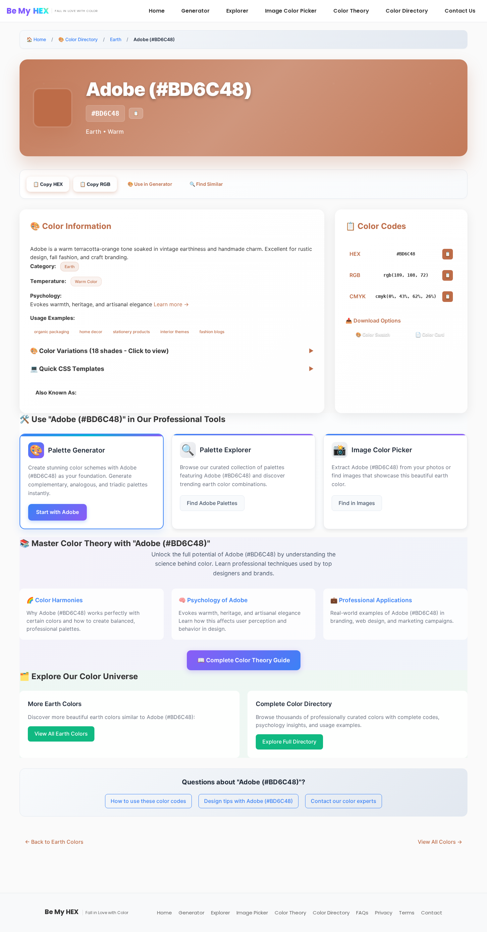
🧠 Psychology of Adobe (213, 600)
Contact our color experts (343, 801)
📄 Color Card (429, 334)
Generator (195, 11)
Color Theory (351, 11)
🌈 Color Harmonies (55, 600)
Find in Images (357, 503)
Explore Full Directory (289, 741)
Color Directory (407, 11)
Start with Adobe (57, 512)
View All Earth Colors (61, 733)
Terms (406, 912)
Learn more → (171, 304)
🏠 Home (36, 39)
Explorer (237, 11)
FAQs (362, 912)
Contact (431, 912)
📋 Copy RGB (95, 184)
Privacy (383, 912)
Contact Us (460, 11)
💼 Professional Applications (371, 600)
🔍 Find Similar (206, 184)
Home (157, 11)
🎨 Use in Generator (150, 184)
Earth (115, 39)
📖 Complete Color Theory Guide (243, 660)
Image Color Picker (291, 11)
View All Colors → (440, 841)
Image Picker (252, 912)
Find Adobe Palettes (212, 503)
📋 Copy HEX (48, 184)
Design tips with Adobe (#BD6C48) (248, 801)
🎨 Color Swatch (373, 334)
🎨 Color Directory (78, 39)
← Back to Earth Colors (54, 841)
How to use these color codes (148, 801)
